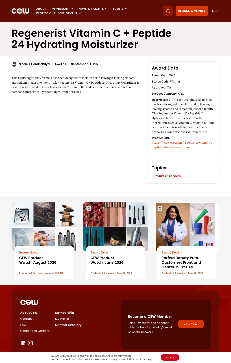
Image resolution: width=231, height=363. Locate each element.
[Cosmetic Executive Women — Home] (20, 11)
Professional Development (56, 13)
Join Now (190, 324)
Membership (60, 9)
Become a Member (191, 11)
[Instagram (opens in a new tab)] (30, 343)
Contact (26, 319)
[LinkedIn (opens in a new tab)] (23, 343)
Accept (170, 357)
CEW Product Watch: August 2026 (37, 260)
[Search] (168, 11)
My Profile (62, 319)
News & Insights (91, 9)
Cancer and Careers (34, 331)
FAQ (23, 325)
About (41, 9)
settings (147, 359)
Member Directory (68, 325)
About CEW (28, 313)
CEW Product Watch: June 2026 (106, 260)
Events (118, 9)
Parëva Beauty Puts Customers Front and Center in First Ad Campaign (181, 264)
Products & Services (167, 176)
